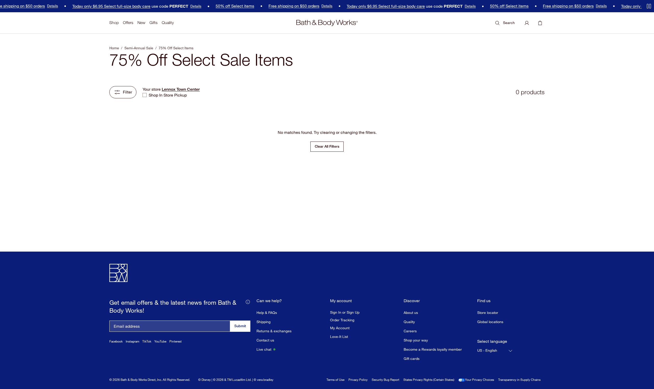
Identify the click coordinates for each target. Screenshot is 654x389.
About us (411, 312)
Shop (114, 22)
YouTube (160, 341)
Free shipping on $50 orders (289, 6)
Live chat (263, 349)
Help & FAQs (266, 312)
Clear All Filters (327, 146)
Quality (168, 22)
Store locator (487, 312)
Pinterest (175, 341)
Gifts (153, 22)
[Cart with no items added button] (540, 23)
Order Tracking (342, 320)
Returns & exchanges (273, 331)
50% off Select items (230, 6)
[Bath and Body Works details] (247, 301)
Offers (128, 22)
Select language (492, 341)
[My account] (526, 23)
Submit (240, 326)
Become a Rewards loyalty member (433, 349)
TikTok (146, 341)
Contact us (265, 340)
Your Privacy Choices (479, 380)
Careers (410, 331)
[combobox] (495, 351)
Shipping (263, 322)
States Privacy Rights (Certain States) (428, 380)
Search (509, 22)
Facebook (116, 341)
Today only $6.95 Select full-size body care (106, 6)
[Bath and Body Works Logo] (327, 23)
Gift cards (411, 358)
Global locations (490, 322)
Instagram (132, 341)
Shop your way (416, 340)
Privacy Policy (358, 380)
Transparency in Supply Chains (519, 380)
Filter (127, 92)
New (141, 22)
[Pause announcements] (649, 6)
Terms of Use (335, 380)
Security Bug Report (385, 380)
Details (47, 6)
